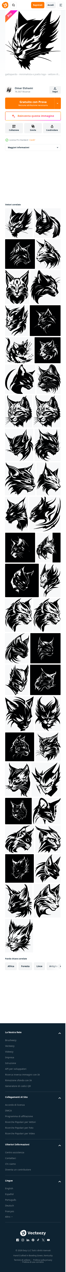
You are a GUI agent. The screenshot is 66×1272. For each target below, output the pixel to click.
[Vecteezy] (5, 5)
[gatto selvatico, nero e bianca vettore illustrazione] (20, 353)
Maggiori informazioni (18, 147)
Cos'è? (32, 140)
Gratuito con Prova (33, 103)
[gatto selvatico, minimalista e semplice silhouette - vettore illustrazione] (18, 254)
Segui (55, 91)
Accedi (51, 5)
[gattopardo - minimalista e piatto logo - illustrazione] (20, 504)
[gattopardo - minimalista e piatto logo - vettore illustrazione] (19, 223)
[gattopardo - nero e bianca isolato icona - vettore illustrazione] (19, 448)
